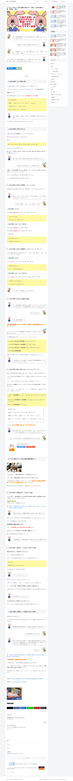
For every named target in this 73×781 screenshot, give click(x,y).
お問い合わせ (20, 779)
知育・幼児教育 (14, 779)
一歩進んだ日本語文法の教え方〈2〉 (23, 444)
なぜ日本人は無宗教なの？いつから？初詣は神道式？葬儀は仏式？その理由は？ (27, 678)
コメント (9, 728)
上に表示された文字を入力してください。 (15, 753)
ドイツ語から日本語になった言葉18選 (19, 681)
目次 (25, 76)
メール (8, 744)
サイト (8, 748)
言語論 (12, 703)
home (7, 779)
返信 (45, 722)
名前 (8, 740)
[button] (43, 708)
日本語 (9, 703)
